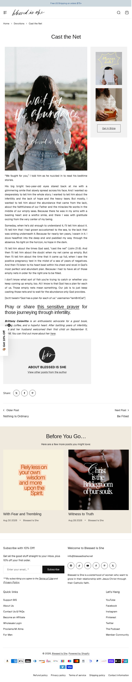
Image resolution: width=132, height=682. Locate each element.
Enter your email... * (18, 569)
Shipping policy (97, 675)
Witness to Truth (81, 514)
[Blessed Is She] (28, 12)
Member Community (117, 634)
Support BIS (10, 599)
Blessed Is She (59, 653)
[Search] (118, 12)
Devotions (19, 23)
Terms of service (77, 675)
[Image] (109, 68)
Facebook (111, 605)
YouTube (110, 599)
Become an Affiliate (14, 617)
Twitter (110, 623)
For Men (8, 634)
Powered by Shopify (79, 653)
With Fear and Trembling (22, 514)
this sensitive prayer (58, 306)
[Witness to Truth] (98, 480)
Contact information (118, 675)
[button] (4, 341)
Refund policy (40, 675)
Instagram (111, 611)
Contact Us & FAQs (13, 611)
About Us (8, 605)
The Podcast (113, 628)
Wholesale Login (12, 623)
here (52, 333)
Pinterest (111, 617)
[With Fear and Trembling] (33, 480)
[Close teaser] (9, 325)
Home (6, 23)
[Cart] (126, 12)
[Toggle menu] (5, 12)
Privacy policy (58, 675)
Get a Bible (109, 128)
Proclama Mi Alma (13, 628)
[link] (16, 393)
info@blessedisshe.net (80, 556)
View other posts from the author (47, 372)
